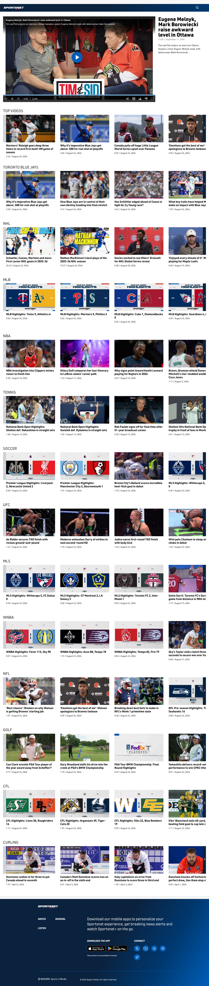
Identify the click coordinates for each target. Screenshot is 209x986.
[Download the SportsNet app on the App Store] (96, 948)
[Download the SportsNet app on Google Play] (116, 948)
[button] (197, 7)
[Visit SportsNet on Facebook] (154, 948)
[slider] (79, 95)
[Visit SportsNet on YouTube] (146, 948)
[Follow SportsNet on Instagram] (163, 948)
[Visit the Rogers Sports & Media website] (52, 979)
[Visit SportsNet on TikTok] (137, 957)
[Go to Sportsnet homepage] (14, 8)
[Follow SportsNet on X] (137, 948)
